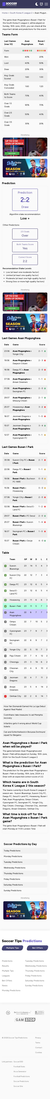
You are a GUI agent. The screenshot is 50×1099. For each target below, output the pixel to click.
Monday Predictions (13, 856)
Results (5, 966)
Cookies (38, 1052)
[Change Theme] (36, 4)
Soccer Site (18, 1086)
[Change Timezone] (41, 4)
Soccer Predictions (21, 1081)
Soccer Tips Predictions (12, 4)
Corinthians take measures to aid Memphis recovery (23, 716)
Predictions (7, 961)
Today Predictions (12, 850)
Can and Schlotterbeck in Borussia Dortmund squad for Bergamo (24, 733)
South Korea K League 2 (21, 13)
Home (5, 13)
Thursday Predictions (13, 873)
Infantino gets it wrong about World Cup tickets (22, 725)
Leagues (6, 975)
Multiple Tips (12, 948)
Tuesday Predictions (13, 862)
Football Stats (19, 1067)
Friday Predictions (12, 879)
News (4, 985)
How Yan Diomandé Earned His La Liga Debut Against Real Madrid (25, 708)
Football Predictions (22, 1076)
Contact (38, 1047)
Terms (37, 1043)
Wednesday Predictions (14, 867)
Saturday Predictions (13, 885)
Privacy (38, 1038)
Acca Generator (20, 1071)
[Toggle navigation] (46, 4)
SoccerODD (18, 1062)
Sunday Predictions (12, 890)
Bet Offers (37, 948)
